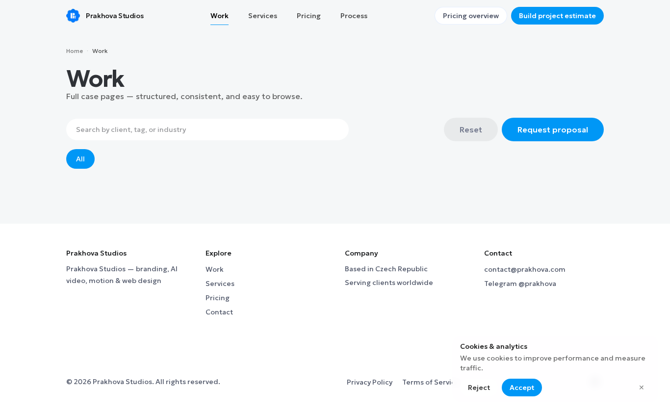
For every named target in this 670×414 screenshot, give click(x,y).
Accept (522, 387)
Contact (219, 312)
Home (74, 50)
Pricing (218, 297)
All (80, 159)
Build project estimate (557, 15)
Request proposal (552, 129)
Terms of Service (431, 382)
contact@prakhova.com (525, 269)
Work (215, 269)
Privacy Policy (369, 382)
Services (220, 283)
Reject (479, 387)
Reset (471, 129)
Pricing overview (471, 15)
